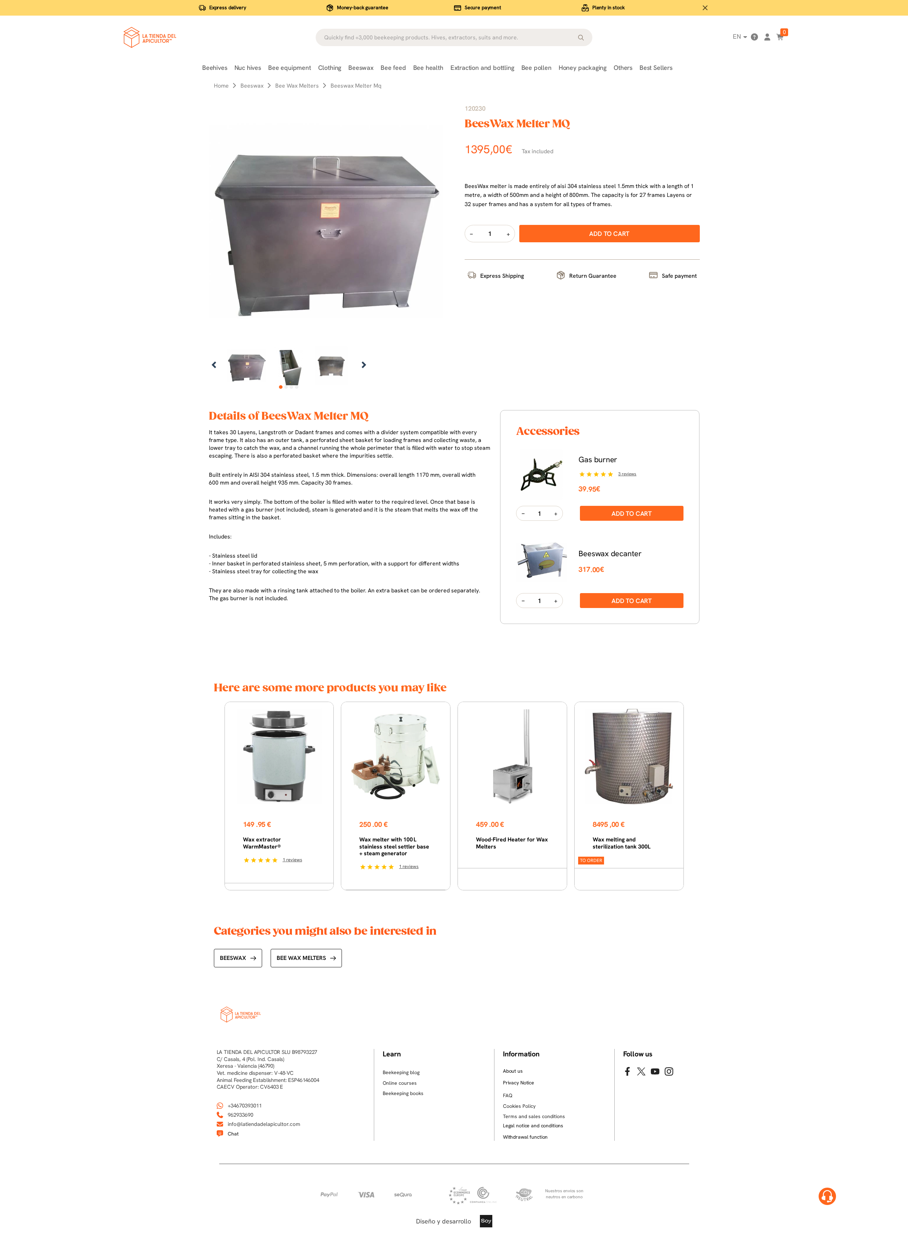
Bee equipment (289, 67)
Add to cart (631, 513)
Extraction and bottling (482, 67)
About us (513, 1071)
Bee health (428, 67)
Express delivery (227, 7)
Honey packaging (583, 67)
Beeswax (360, 67)
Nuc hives (247, 67)
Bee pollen (536, 67)
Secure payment (483, 7)
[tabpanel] (247, 365)
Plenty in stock (608, 7)
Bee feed (393, 67)
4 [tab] (296, 387)
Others (623, 67)
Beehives (214, 67)
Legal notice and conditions (533, 1125)
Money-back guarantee (362, 7)
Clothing (330, 67)
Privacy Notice (518, 1082)
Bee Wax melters (301, 958)
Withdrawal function (525, 1137)
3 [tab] (291, 387)
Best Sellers (656, 67)
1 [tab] (280, 387)
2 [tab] (286, 387)
